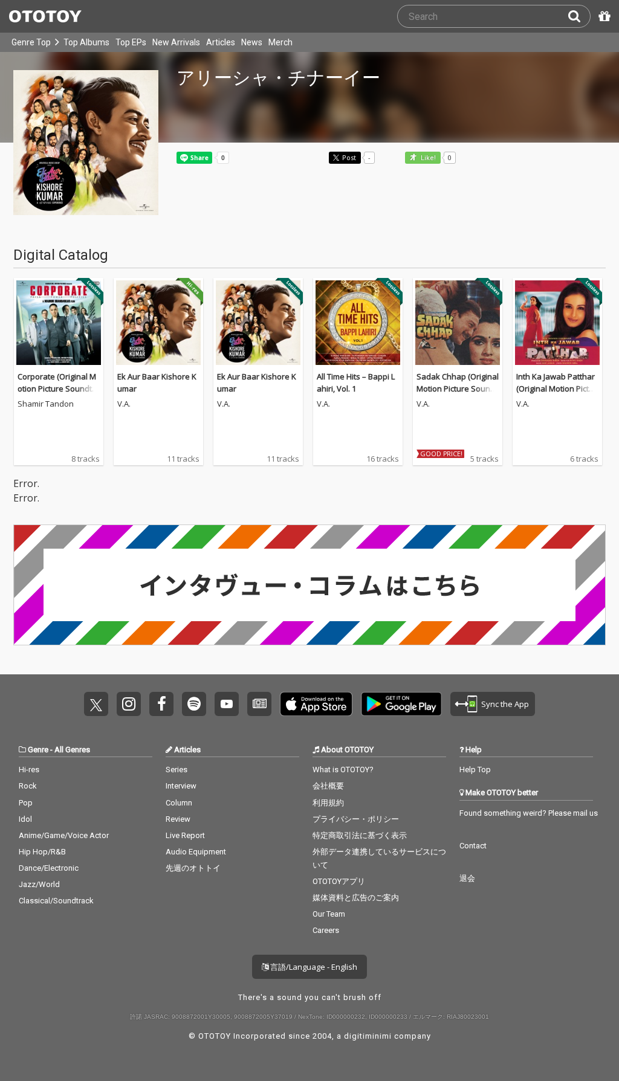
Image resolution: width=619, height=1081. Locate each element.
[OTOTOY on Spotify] (194, 704)
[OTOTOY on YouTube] (227, 704)
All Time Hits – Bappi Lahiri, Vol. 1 (356, 382)
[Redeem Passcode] (602, 16)
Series (176, 769)
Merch (280, 42)
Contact (473, 845)
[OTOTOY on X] (96, 704)
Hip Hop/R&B (42, 851)
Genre (38, 749)
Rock (28, 785)
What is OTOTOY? (343, 769)
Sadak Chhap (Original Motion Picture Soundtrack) (457, 388)
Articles (220, 42)
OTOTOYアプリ (339, 881)
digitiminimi (368, 1036)
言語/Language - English (312, 966)
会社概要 (328, 785)
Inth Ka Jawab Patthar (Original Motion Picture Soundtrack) (556, 388)
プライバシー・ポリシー (356, 819)
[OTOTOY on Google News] (259, 704)
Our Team (329, 913)
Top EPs (130, 42)
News (251, 42)
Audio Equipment (196, 851)
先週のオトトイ (193, 868)
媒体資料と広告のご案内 (356, 897)
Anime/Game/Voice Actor (64, 835)
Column (179, 802)
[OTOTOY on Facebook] (161, 704)
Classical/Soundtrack (56, 900)
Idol (25, 819)
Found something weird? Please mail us (528, 813)
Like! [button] (427, 158)
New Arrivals (176, 42)
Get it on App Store (316, 704)
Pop (26, 802)
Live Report (185, 835)
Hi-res (29, 769)
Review (178, 819)
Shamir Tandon (46, 404)
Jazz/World (39, 884)
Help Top (475, 769)
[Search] (579, 16)
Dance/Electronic (49, 868)
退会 (467, 878)
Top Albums (86, 42)
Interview (181, 785)
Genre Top (31, 42)
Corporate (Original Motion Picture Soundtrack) (59, 388)
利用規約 (328, 802)
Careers (326, 930)
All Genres (72, 749)
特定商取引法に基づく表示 (360, 835)
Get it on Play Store (401, 704)
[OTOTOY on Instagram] (129, 704)
